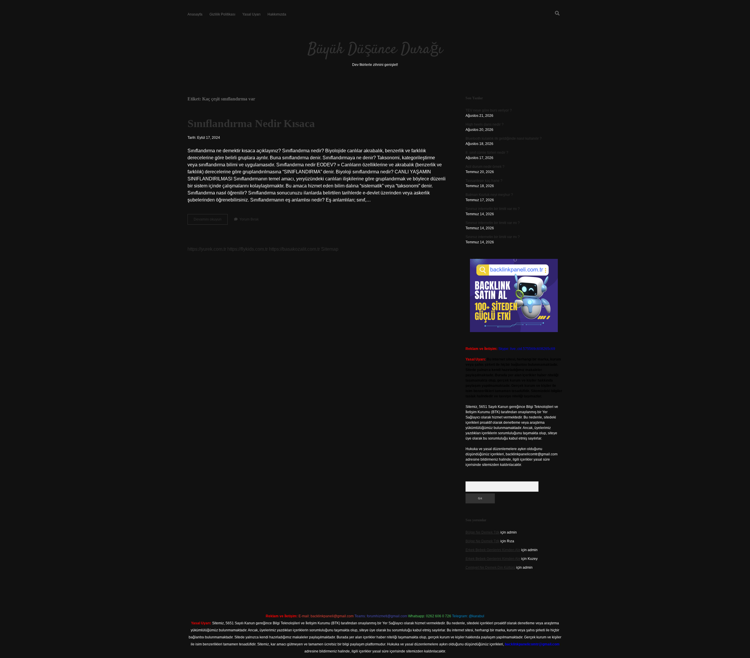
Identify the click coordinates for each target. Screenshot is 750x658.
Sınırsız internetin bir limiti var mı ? (493, 209)
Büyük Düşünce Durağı (375, 49)
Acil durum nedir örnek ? (485, 167)
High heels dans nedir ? (485, 124)
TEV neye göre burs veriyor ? (489, 110)
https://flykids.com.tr (247, 249)
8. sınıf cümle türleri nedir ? (487, 153)
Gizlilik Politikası (222, 14)
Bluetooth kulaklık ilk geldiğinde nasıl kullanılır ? (504, 138)
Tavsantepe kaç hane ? (484, 181)
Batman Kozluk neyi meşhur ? (489, 195)
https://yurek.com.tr (207, 249)
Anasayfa (195, 14)
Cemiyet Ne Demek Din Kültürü (490, 567)
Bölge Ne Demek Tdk (483, 532)
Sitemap (329, 249)
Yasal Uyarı (251, 14)
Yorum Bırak (249, 219)
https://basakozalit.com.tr (294, 249)
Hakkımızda (276, 14)
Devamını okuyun (211, 221)
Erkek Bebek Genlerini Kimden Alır (493, 550)
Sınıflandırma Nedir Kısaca (251, 123)
